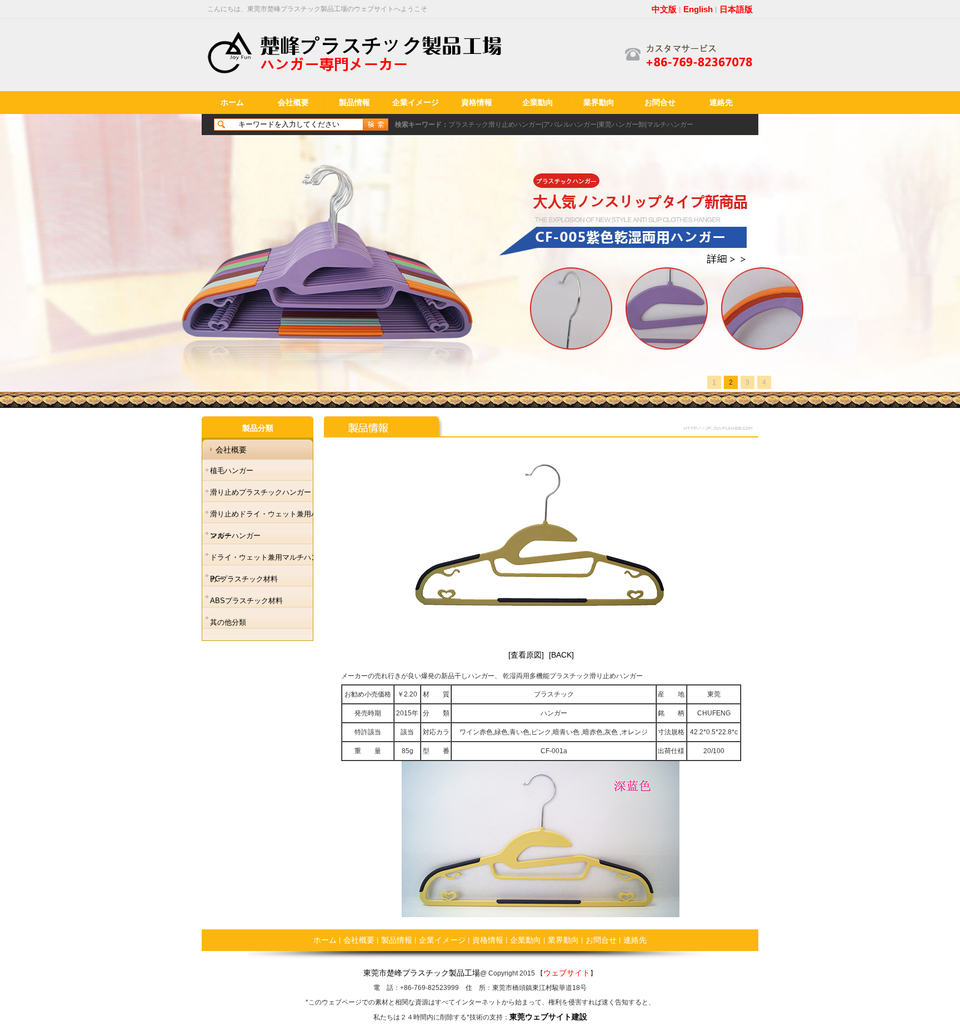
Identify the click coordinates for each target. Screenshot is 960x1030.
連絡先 (721, 102)
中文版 (664, 9)
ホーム (232, 102)
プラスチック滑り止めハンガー (495, 124)
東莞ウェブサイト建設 (548, 1016)
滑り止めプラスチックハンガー (260, 492)
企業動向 (537, 102)
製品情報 (354, 102)
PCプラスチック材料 (244, 579)
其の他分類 (228, 622)
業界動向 (598, 102)
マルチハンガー (670, 124)
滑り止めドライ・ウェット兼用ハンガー (264, 517)
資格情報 (476, 102)
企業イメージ (415, 102)
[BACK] (561, 654)
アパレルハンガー (570, 124)
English (698, 9)
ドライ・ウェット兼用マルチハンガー (264, 560)
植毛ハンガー (231, 470)
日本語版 (736, 9)
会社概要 (293, 102)
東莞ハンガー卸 (621, 124)
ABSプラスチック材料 (246, 600)
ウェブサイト (566, 972)
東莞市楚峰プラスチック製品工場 (421, 972)
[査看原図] (526, 654)
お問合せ (660, 102)
